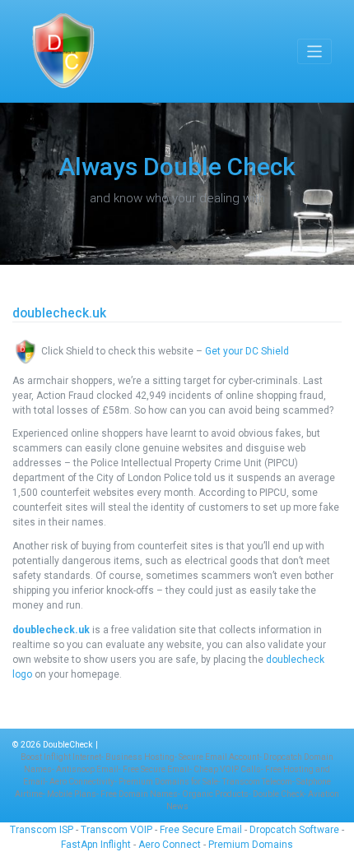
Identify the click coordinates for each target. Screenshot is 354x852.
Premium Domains (250, 844)
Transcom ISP (41, 830)
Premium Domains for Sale (168, 781)
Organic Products (215, 794)
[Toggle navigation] (315, 51)
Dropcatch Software (295, 830)
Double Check (278, 794)
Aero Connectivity (81, 781)
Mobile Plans (71, 794)
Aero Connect (169, 844)
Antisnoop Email (87, 769)
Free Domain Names (139, 794)
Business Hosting (140, 757)
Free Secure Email (156, 769)
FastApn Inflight (96, 844)
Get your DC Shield (247, 351)
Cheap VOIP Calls (227, 769)
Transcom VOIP (118, 830)
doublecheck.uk (51, 630)
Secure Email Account (219, 757)
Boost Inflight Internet (61, 757)
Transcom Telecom (257, 781)
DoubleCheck (68, 744)
